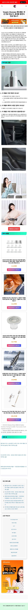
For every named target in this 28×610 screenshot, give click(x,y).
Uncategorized (14, 519)
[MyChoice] (14, 6)
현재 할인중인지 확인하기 (14, 269)
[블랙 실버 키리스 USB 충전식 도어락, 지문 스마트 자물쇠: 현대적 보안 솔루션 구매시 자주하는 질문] (14, 440)
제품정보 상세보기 (14, 229)
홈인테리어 (14, 555)
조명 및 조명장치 (14, 546)
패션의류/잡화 (14, 552)
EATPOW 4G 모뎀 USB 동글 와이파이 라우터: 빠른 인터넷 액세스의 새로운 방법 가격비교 (14, 502)
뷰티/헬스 (14, 532)
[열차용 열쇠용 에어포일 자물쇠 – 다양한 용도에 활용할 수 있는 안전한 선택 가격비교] (14, 463)
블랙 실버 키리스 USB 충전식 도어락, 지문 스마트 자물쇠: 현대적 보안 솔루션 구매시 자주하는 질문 (14, 487)
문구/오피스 (14, 529)
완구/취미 (14, 539)
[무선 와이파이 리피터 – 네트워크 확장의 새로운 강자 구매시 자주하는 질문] (14, 452)
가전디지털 (14, 522)
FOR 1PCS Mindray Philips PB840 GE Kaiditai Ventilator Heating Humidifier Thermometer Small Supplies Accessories (13, 426)
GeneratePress (20, 607)
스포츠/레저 (14, 536)
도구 (14, 526)
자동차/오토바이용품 (14, 542)
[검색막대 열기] (2, 6)
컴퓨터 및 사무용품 (14, 549)
